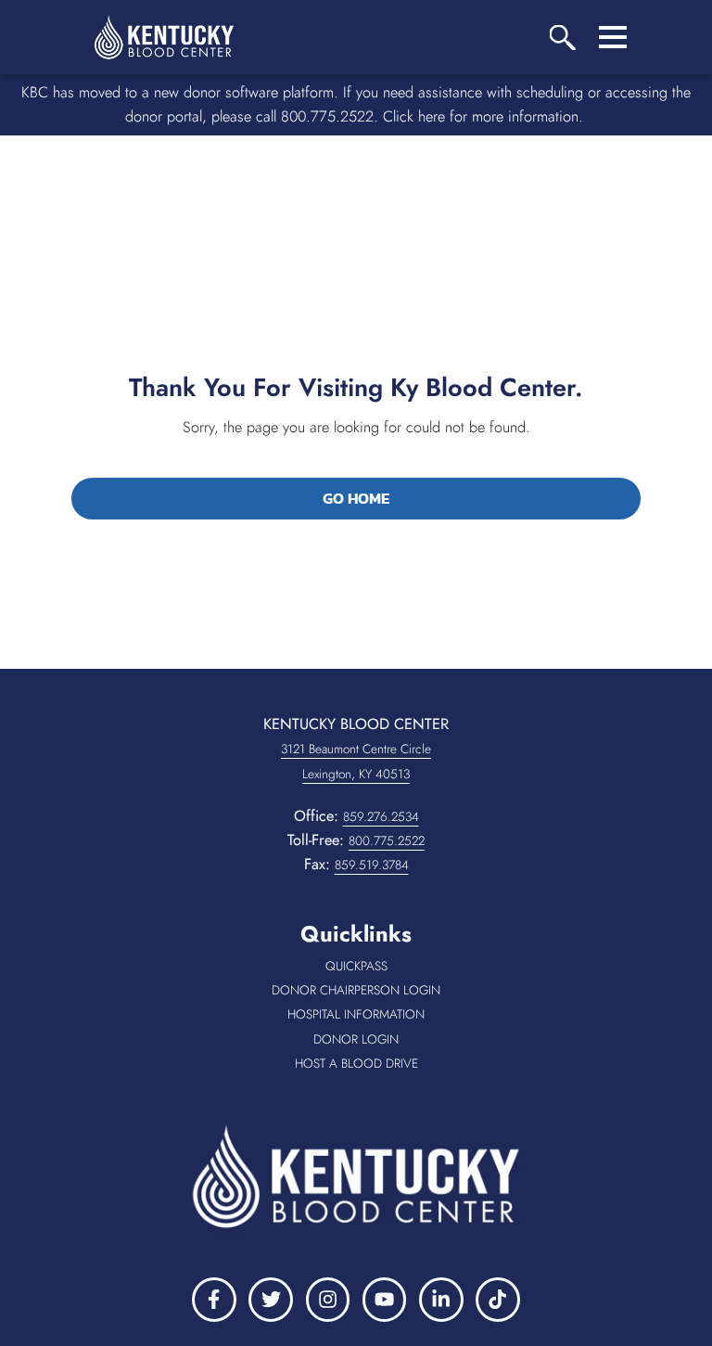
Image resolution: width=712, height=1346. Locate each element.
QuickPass (394, 966)
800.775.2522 (387, 840)
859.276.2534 (381, 816)
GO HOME (356, 498)
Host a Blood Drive (430, 1064)
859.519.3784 (372, 864)
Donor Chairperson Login (430, 991)
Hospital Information (437, 1015)
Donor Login (407, 1040)
